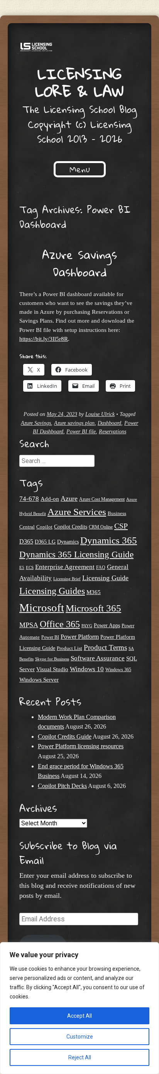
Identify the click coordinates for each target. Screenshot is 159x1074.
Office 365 (60, 624)
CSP (121, 526)
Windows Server (39, 680)
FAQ (100, 567)
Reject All (79, 1057)
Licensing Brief (67, 578)
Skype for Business (52, 659)
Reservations (112, 431)
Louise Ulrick (100, 414)
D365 (26, 541)
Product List (69, 648)
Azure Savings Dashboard (79, 263)
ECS (30, 567)
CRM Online (101, 527)
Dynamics (68, 542)
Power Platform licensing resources (80, 746)
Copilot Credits (70, 527)
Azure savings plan (74, 423)
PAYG (86, 625)
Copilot (44, 527)
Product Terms (105, 647)
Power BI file (81, 431)
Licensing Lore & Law (79, 82)
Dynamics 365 (108, 540)
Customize (79, 1037)
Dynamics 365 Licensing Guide (76, 554)
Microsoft (41, 607)
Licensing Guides (52, 591)
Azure (69, 498)
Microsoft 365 (93, 608)
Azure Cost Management (102, 499)
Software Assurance (98, 658)
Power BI (50, 637)
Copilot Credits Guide (64, 736)
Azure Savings (36, 423)
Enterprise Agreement (65, 567)
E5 (21, 567)
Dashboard (109, 423)
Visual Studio (52, 669)
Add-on (50, 499)
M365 (93, 592)
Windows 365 (118, 669)
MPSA (28, 625)
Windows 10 (87, 669)
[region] (79, 1008)
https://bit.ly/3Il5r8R (43, 338)
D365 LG (45, 542)
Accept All (79, 1016)
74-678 (29, 498)
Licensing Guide (105, 578)
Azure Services (76, 512)
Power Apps (107, 625)
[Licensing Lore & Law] (79, 48)
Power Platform (80, 636)
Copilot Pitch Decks (62, 786)
